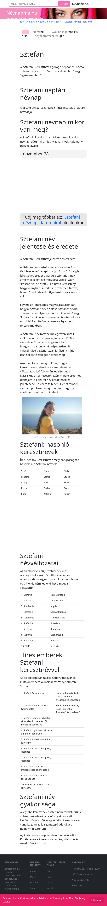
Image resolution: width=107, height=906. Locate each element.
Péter (50, 876)
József (50, 888)
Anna (33, 888)
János (50, 882)
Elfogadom (96, 900)
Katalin (33, 871)
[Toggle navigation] (96, 4)
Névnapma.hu (81, 4)
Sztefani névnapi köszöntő (79, 21)
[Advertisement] (53, 187)
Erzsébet (34, 882)
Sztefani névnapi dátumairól (51, 219)
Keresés (64, 3)
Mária (33, 876)
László (50, 871)
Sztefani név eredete (51, 21)
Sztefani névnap (28, 21)
